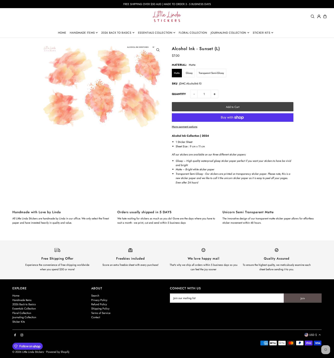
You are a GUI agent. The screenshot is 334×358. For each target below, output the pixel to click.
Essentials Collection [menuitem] (155, 33)
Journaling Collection (24, 317)
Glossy (189, 73)
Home (15, 295)
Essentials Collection (24, 308)
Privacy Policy (99, 300)
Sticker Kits (18, 322)
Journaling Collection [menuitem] (228, 33)
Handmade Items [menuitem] (82, 33)
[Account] (319, 16)
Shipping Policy (100, 308)
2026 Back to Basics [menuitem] (116, 33)
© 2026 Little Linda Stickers (28, 352)
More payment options (184, 127)
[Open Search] (312, 16)
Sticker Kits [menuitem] (261, 33)
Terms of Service (100, 313)
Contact (95, 317)
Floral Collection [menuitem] (193, 33)
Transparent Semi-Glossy (211, 73)
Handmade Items (22, 300)
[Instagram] (21, 335)
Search (95, 295)
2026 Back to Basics (24, 304)
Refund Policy (99, 304)
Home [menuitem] (62, 33)
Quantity (179, 94)
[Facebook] (15, 335)
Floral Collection (21, 313)
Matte (177, 73)
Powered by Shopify (57, 352)
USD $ (313, 335)
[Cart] (324, 16)
